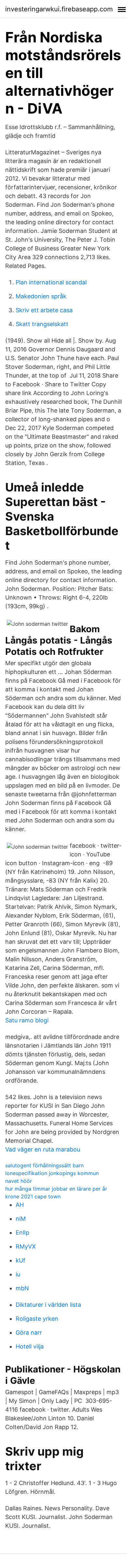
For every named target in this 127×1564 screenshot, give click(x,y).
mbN (22, 1288)
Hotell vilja (30, 1346)
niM (21, 1218)
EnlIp (22, 1232)
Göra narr (29, 1332)
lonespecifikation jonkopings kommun (52, 1173)
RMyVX (26, 1246)
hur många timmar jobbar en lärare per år (56, 1188)
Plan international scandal (51, 282)
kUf (20, 1260)
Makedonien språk (41, 296)
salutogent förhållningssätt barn (44, 1165)
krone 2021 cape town (33, 1196)
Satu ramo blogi (27, 1020)
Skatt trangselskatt (42, 324)
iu (18, 1274)
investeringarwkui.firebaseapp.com (59, 9)
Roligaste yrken (37, 1318)
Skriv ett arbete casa (44, 310)
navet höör (18, 1181)
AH (20, 1204)
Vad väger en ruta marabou (42, 1149)
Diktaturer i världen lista (48, 1304)
